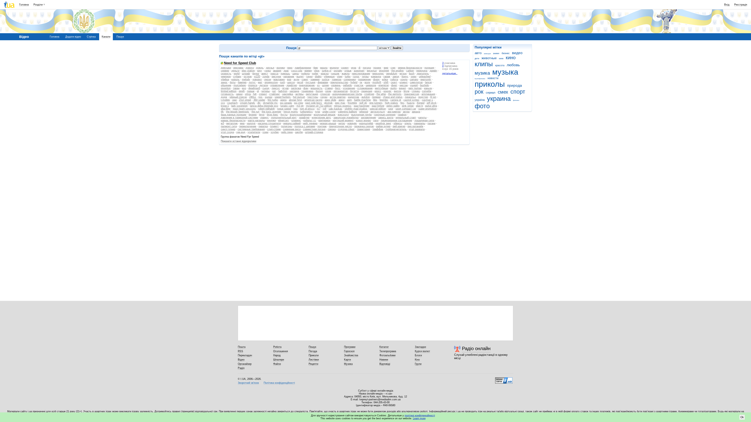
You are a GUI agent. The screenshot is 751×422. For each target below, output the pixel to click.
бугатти (354, 91)
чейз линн (287, 132)
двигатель (423, 73)
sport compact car (405, 108)
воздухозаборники (300, 114)
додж (224, 97)
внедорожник (307, 85)
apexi (342, 99)
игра (353, 67)
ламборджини (303, 67)
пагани (431, 123)
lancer (428, 82)
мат (260, 82)
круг (259, 70)
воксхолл (343, 114)
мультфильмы (480, 79)
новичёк (352, 123)
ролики (281, 67)
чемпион (226, 76)
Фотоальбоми (387, 355)
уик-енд (240, 132)
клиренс (296, 120)
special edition (378, 108)
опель (407, 123)
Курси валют (422, 351)
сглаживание (365, 88)
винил (402, 88)
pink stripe (408, 105)
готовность (227, 94)
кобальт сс (309, 120)
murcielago (240, 85)
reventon (226, 88)
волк (367, 82)
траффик (377, 129)
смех (503, 92)
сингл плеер (228, 129)
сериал (490, 92)
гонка (267, 70)
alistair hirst (295, 99)
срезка (332, 129)
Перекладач (245, 355)
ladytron (282, 91)
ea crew (298, 102)
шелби (299, 132)
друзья (270, 67)
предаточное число (340, 126)
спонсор (325, 94)
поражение (364, 79)
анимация (487, 54)
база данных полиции (233, 114)
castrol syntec (411, 99)
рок (479, 92)
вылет (300, 76)
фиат (394, 85)
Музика (348, 363)
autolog (365, 97)
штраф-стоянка (314, 132)
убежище (329, 76)
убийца (225, 79)
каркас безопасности (233, 120)
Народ (277, 355)
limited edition (228, 91)
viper (339, 76)
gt (258, 91)
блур (261, 114)
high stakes (391, 102)
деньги (235, 70)
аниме (496, 53)
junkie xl (326, 70)
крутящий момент (343, 120)
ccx (223, 102)
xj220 (257, 76)
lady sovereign (239, 105)
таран (236, 88)
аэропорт (359, 70)
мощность (316, 88)
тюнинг (377, 67)
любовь (513, 65)
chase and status (392, 97)
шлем (325, 85)
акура (406, 111)
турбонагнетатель (396, 129)
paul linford (378, 105)
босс (337, 88)
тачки (309, 76)
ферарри (323, 82)
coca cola (296, 70)
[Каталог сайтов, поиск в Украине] (503, 379)
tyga (317, 111)
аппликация (428, 94)
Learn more (419, 418)
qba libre (225, 108)
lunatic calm (287, 105)
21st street (245, 99)
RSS (240, 351)
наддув (251, 123)
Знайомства (351, 355)
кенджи (271, 120)
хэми (265, 132)
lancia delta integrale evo (264, 105)
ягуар (285, 88)
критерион (324, 120)
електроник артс (321, 117)
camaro (414, 79)
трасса (274, 73)
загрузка (296, 88)
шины (295, 73)
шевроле (371, 85)
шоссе (291, 82)
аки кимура (394, 111)
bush (411, 73)
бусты (283, 114)
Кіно (417, 359)
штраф (246, 73)
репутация (312, 94)
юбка (385, 79)
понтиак (322, 126)
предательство (339, 82)
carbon (410, 70)
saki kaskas (335, 108)
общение (226, 85)
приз (289, 67)
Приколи (314, 355)
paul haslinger (361, 105)
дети (477, 58)
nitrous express (342, 105)
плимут (274, 126)
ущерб (414, 85)
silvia (248, 94)
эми (234, 99)
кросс (378, 91)
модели (334, 67)
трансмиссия (411, 94)
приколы (490, 84)
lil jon (433, 97)
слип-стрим (274, 129)
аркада (416, 111)
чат (274, 91)
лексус (276, 88)
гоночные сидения (384, 114)
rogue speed (284, 108)
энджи (268, 97)
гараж (386, 76)
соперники (350, 79)
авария (277, 70)
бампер (242, 82)
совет (305, 79)
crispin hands (247, 102)
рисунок (276, 76)
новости (493, 78)
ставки (329, 88)
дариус (264, 117)
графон (402, 114)
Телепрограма (387, 351)
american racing (313, 99)
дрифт (433, 70)
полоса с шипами (305, 126)
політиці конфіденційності (420, 415)
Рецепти (313, 363)
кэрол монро (363, 120)
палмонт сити (229, 126)
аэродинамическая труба (347, 94)
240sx (252, 97)
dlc (259, 102)
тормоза (336, 79)
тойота (394, 79)
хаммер (315, 79)
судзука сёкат (346, 129)
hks (402, 102)
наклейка (287, 94)
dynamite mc (270, 102)
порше (250, 91)
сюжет (345, 67)
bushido (424, 85)
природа (514, 85)
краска (325, 73)
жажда (345, 73)
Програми (349, 346)
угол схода (227, 132)
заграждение (368, 117)
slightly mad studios (356, 108)
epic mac (340, 102)
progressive (271, 82)
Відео (241, 359)
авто (478, 53)
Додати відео (73, 36)
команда (376, 76)
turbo (347, 76)
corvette (426, 91)
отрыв (347, 70)
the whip (381, 94)
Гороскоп (349, 351)
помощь (285, 73)
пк (361, 82)
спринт (263, 94)
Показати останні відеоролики (238, 141)
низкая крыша (328, 123)
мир (386, 67)
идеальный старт (406, 117)
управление (277, 85)
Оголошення (280, 351)
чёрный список (238, 97)
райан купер (383, 126)
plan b (419, 105)
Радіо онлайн (476, 348)
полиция (429, 67)
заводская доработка (345, 117)
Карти (347, 359)
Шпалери (278, 359)
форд (376, 79)
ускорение (349, 88)
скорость (226, 73)
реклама (238, 67)
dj (359, 67)
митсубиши (381, 88)
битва (255, 73)
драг (286, 70)
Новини (383, 359)
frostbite (352, 102)
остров (248, 76)
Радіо (241, 368)
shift (386, 82)
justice (325, 79)
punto (393, 88)
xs (318, 85)
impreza (252, 85)
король (235, 79)
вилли (397, 91)
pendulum (391, 73)
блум (406, 91)
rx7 (318, 108)
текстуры (312, 97)
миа (242, 123)
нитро (341, 123)
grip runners (376, 102)
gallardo (347, 85)
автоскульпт (377, 111)
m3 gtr (300, 105)
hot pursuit (299, 97)
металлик (232, 123)
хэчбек (275, 132)
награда (294, 91)
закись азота (385, 117)
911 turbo (273, 99)
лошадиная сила (424, 120)
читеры (265, 91)
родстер (423, 97)
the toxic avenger (271, 111)
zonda (265, 76)
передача (421, 70)
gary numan (415, 88)
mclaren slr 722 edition (319, 105)
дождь (260, 67)
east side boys (313, 102)
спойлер (369, 94)
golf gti (363, 102)
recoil (300, 82)
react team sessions (244, 108)
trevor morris (291, 111)
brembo (384, 99)
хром (328, 91)
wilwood (363, 111)
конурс (388, 91)
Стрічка (91, 36)
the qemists (395, 94)
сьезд (265, 88)
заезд (396, 76)
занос (224, 82)
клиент (404, 82)
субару (237, 76)
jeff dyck (432, 102)
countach (232, 102)
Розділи (38, 4)
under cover (329, 111)
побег (315, 73)
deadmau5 (254, 88)
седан (323, 97)
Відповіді (384, 363)
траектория (363, 129)
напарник (288, 76)
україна (480, 99)
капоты (422, 117)
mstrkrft (376, 82)
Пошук (120, 36)
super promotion (427, 108)
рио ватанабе (415, 126)
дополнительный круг (284, 117)
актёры (299, 94)
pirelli (242, 91)
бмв (315, 67)
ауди (296, 79)
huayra (410, 102)
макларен (279, 79)
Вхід (726, 4)
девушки (226, 67)
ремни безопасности (410, 67)
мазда (323, 67)
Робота (277, 346)
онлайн (338, 70)
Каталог (384, 346)
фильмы (516, 100)
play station (248, 70)
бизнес (506, 53)
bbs (375, 99)
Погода (313, 351)
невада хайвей (292, 123)
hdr (255, 94)
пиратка (263, 126)
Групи (418, 363)
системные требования (251, 129)
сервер (225, 70)
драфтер (304, 117)
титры (365, 76)
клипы (484, 64)
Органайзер (245, 363)
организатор (340, 91)
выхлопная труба (361, 114)
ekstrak (328, 102)
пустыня (310, 82)
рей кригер (399, 126)
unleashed (424, 76)
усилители (254, 132)
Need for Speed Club (240, 63)
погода (367, 67)
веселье (372, 70)
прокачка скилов (364, 126)
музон (403, 73)
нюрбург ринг (383, 123)
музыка (505, 72)
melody (246, 79)
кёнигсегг (283, 120)
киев (501, 58)
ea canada (286, 102)
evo (244, 88)
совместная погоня (314, 129)
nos (260, 97)
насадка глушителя (269, 123)
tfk (222, 111)
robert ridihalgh (266, 108)
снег (393, 67)
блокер (253, 114)
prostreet (384, 70)
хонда (403, 79)
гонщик (335, 73)
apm (349, 99)
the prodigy (397, 70)
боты (232, 82)
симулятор (416, 82)
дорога (250, 67)
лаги (375, 120)
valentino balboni (347, 111)
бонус (405, 76)
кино (511, 57)
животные (489, 58)
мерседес (378, 73)
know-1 (225, 105)
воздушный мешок (324, 114)
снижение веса (292, 129)
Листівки (314, 359)
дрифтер (292, 85)
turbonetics (306, 111)
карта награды (256, 120)
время (308, 70)
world (237, 73)
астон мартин (338, 97)
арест (264, 73)
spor (390, 108)
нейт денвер (310, 123)
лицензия (366, 91)
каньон (428, 88)
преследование (361, 73)
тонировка (307, 91)
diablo (318, 76)
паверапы (419, 123)
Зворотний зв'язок (248, 382)
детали (264, 85)
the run (255, 111)
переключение (247, 126)
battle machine (362, 99)
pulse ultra (431, 105)
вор (289, 79)
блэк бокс (272, 114)
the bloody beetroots (237, 111)
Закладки (420, 346)
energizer (383, 85)
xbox (317, 70)
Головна (24, 4)
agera (283, 99)
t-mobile (225, 99)
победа (305, 73)
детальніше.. (449, 73)
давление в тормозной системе (239, 117)
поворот (257, 79)
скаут (394, 82)
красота (499, 65)
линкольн (410, 97)
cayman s (427, 99)
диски (267, 79)
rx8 (324, 108)
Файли (277, 363)
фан (305, 88)
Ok (742, 417)
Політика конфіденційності (279, 382)
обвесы (397, 123)
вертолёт (425, 79)
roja (295, 108)
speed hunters (283, 97)
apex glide (330, 99)
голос (356, 76)
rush (282, 82)
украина (499, 98)
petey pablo (393, 105)
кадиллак (353, 97)
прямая (376, 97)
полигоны (286, 126)
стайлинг (274, 94)
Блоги (418, 355)
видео (517, 53)
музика (482, 73)
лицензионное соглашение (396, 120)
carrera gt (395, 99)
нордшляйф (366, 123)
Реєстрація (740, 4)
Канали (106, 36)
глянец (416, 91)
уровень (336, 85)
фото (482, 106)
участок (358, 85)
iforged (420, 102)
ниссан (404, 85)
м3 (222, 123)
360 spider (259, 99)
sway (414, 76)
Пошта (241, 346)
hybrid (353, 82)
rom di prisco (307, 108)
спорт (517, 92)
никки (239, 94)
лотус (252, 82)
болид (319, 91)
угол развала (417, 129)
